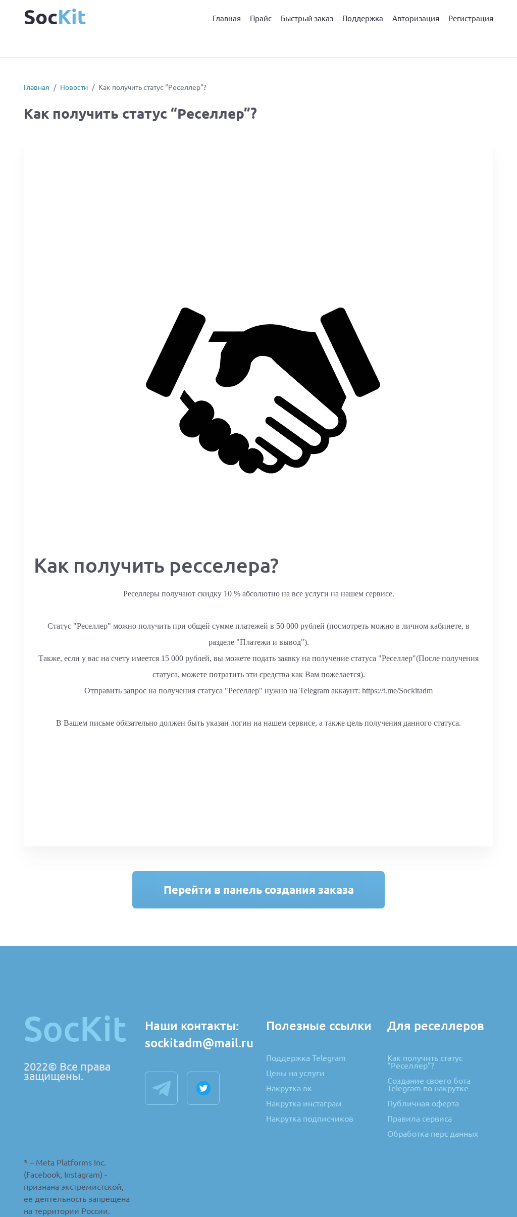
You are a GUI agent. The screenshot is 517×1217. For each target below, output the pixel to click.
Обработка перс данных (432, 1134)
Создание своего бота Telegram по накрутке (429, 1085)
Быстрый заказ (307, 18)
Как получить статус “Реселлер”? (424, 1062)
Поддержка (362, 18)
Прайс (261, 18)
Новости (74, 87)
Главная (227, 18)
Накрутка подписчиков (309, 1119)
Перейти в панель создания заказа (259, 889)
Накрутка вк (289, 1089)
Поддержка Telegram (306, 1058)
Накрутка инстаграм (304, 1104)
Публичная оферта (423, 1104)
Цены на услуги (295, 1074)
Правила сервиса (419, 1119)
